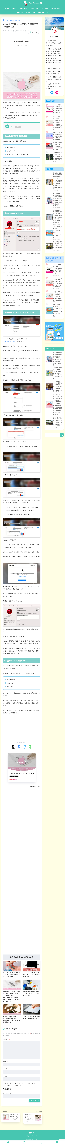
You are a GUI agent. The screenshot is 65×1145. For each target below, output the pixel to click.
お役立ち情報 (44, 8)
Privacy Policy (36, 1136)
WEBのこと (20, 12)
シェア (40, 1143)
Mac (39, 786)
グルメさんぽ (34, 8)
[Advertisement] (21, 60)
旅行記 (7, 8)
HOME (33, 1133)
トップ (57, 1143)
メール (6, 1069)
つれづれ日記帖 (55, 8)
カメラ (28, 12)
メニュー (24, 1143)
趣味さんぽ (41, 12)
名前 (5, 1061)
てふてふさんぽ (35, 3)
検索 (62, 435)
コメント (6, 1040)
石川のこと (15, 8)
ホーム (8, 1143)
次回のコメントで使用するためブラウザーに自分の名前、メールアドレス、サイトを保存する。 (22, 1084)
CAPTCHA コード (8, 1093)
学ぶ (33, 12)
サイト (5, 1076)
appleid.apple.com (10, 341)
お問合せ (28, 1136)
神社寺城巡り (24, 8)
